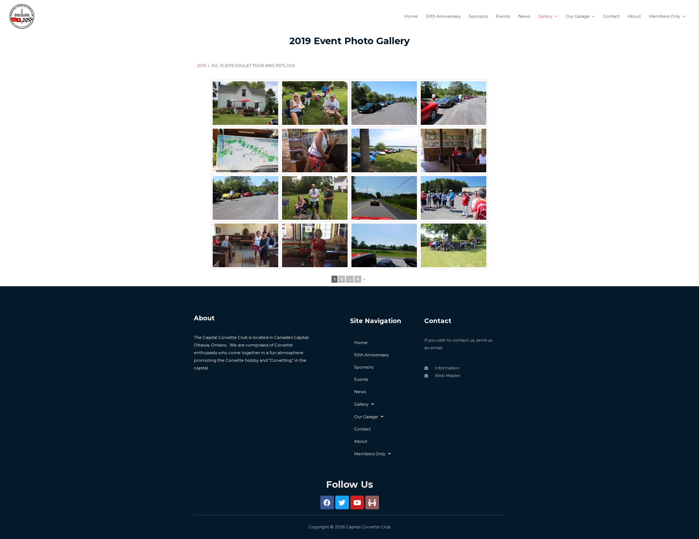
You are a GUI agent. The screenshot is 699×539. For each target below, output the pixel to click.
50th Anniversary (443, 16)
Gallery (545, 16)
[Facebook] (327, 502)
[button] (384, 404)
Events (503, 16)
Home (411, 16)
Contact (611, 16)
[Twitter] (342, 502)
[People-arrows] (372, 502)
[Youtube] (357, 502)
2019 (201, 65)
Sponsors (478, 16)
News (524, 16)
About (634, 16)
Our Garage (578, 16)
